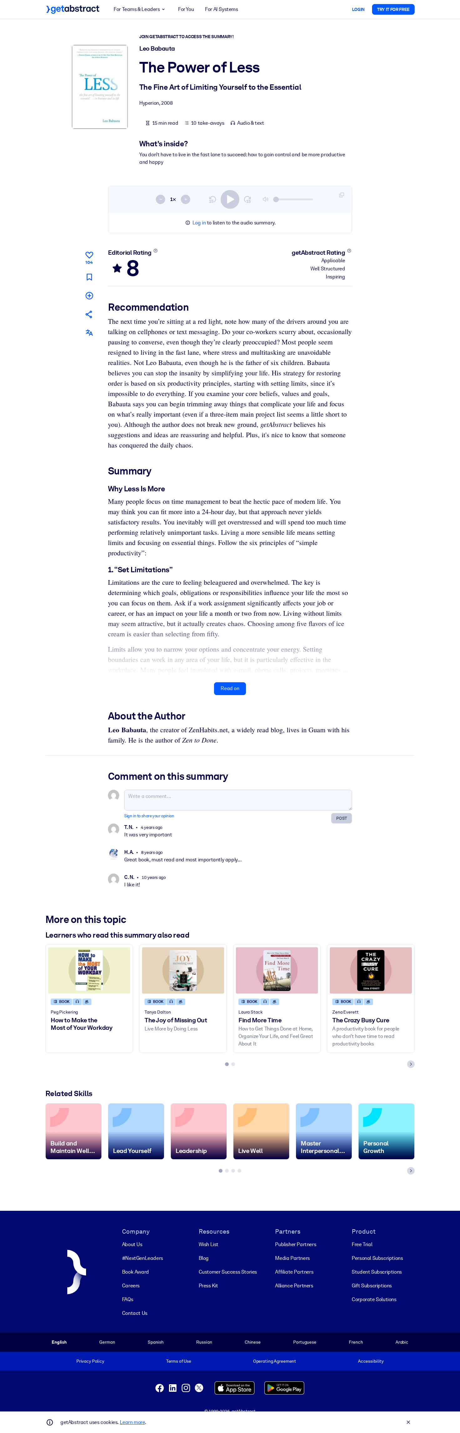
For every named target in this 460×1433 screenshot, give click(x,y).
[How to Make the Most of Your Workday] (89, 970)
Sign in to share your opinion (149, 816)
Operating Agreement (274, 1361)
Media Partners (292, 1258)
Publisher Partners (295, 1244)
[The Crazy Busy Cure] (371, 970)
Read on (230, 688)
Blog (204, 1258)
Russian (204, 1342)
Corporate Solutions (374, 1299)
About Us (132, 1244)
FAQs (127, 1299)
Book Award (135, 1272)
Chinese (253, 1342)
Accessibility (371, 1361)
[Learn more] (155, 250)
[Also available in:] (89, 332)
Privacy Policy (90, 1361)
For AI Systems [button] (221, 9)
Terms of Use (178, 1361)
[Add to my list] (89, 295)
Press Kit (208, 1286)
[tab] (227, 1064)
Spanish (156, 1342)
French (356, 1342)
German (107, 1342)
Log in (199, 223)
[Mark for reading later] (89, 277)
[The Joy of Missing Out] (183, 970)
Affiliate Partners (294, 1272)
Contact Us (134, 1313)
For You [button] (186, 9)
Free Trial (362, 1244)
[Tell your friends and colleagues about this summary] (89, 314)
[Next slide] (411, 1064)
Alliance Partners (294, 1286)
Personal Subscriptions (377, 1258)
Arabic (402, 1342)
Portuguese (304, 1342)
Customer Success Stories (228, 1272)
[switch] (230, 199)
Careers (131, 1286)
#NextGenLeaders (142, 1258)
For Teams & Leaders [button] (137, 9)
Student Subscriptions (377, 1272)
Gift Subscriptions (372, 1286)
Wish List (208, 1244)
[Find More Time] (277, 970)
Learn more (132, 1422)
